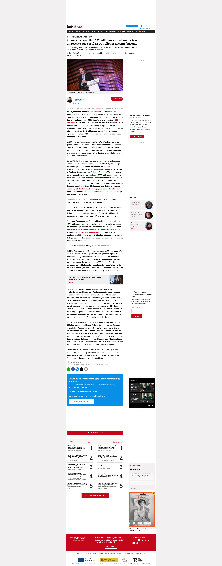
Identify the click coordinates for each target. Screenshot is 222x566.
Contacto (79, 553)
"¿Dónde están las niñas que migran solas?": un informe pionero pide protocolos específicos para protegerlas (76, 466)
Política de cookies (140, 553)
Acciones (76, 364)
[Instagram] (148, 540)
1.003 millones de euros (102, 169)
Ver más (132, 488)
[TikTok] (137, 543)
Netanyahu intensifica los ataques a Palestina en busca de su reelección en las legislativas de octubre (107, 457)
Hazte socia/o (111, 546)
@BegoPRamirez (80, 101)
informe (94, 178)
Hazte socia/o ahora (81, 401)
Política (70, 32)
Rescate (101, 364)
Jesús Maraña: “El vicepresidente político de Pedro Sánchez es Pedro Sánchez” (135, 398)
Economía (85, 32)
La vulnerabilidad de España (136, 224)
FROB (89, 364)
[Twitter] (142, 540)
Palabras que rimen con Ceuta (136, 213)
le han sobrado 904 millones (87, 232)
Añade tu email (136, 308)
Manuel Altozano (72, 460)
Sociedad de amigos (110, 553)
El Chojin (133, 216)
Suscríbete (132, 26)
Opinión (77, 32)
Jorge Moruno (135, 204)
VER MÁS (150, 405)
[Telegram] (145, 540)
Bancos (83, 364)
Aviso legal (119, 553)
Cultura (93, 32)
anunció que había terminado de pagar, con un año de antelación (93, 189)
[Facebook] (136, 540)
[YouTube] (134, 543)
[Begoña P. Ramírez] (69, 100)
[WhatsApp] (133, 540)
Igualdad (100, 32)
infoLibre (69, 488)
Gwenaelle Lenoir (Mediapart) (106, 460)
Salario (95, 364)
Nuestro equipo (87, 553)
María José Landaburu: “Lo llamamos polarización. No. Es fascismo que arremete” (135, 388)
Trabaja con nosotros (98, 553)
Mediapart (121, 32)
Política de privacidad (129, 553)
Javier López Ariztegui (104, 468)
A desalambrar (136, 202)
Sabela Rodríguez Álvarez (74, 469)
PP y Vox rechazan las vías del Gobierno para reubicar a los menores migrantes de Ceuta (107, 447)
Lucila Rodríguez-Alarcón (136, 227)
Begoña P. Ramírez (79, 99)
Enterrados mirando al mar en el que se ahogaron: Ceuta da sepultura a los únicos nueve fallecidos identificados (77, 457)
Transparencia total (144, 28)
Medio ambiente (111, 32)
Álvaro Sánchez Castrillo (74, 450)
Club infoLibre (140, 32)
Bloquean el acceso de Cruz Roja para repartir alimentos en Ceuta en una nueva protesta (77, 485)
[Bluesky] (139, 540)
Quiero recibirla (137, 136)
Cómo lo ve (133, 380)
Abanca (98, 109)
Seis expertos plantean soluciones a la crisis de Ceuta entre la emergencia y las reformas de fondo (76, 475)
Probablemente (102, 466)
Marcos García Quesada (104, 450)
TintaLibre (130, 32)
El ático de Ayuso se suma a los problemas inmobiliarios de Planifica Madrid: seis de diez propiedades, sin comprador (76, 448)
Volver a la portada (95, 495)
